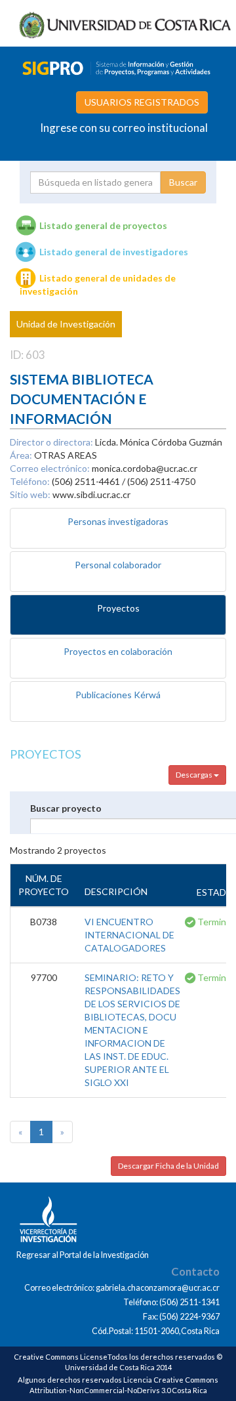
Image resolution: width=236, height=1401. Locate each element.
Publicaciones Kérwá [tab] (118, 694)
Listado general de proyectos (103, 225)
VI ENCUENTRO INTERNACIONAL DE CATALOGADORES (129, 934)
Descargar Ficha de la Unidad (168, 1166)
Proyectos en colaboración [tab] (118, 651)
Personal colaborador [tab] (118, 564)
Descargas (195, 775)
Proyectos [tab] (118, 608)
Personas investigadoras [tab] (118, 521)
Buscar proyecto (66, 808)
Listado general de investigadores (113, 251)
